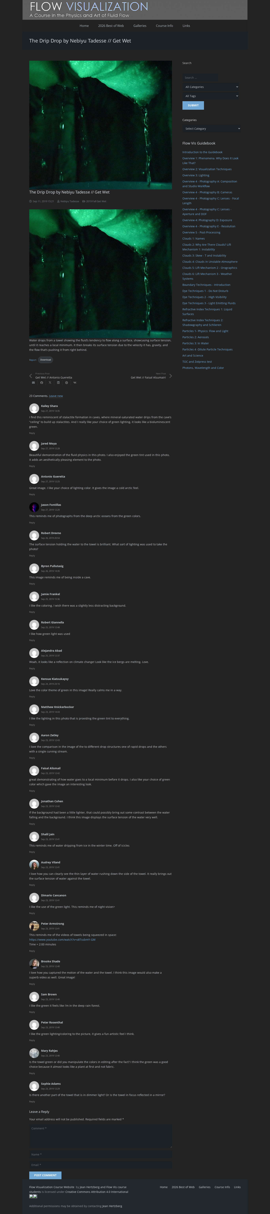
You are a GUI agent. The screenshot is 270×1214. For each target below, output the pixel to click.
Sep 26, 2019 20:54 (50, 537)
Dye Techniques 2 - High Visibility (204, 297)
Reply (32, 432)
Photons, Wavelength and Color (203, 368)
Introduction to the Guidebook (202, 152)
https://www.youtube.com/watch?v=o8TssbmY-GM (62, 939)
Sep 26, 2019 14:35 (50, 570)
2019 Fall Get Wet (96, 201)
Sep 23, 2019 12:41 (50, 839)
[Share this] (42, 382)
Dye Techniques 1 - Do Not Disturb (205, 291)
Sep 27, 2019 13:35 (50, 410)
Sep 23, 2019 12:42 (50, 773)
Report (32, 359)
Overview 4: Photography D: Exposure (207, 220)
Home (164, 1187)
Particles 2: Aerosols (195, 337)
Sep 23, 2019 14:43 (50, 711)
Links (237, 1187)
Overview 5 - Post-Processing (201, 232)
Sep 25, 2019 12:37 (50, 655)
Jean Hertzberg (112, 1206)
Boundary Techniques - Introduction (206, 285)
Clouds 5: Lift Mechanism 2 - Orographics (209, 268)
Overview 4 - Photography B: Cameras (207, 192)
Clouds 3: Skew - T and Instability (204, 255)
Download (45, 359)
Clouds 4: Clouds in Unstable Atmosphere (210, 261)
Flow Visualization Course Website (52, 1187)
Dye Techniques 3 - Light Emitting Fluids (209, 303)
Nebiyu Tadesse (69, 201)
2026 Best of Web (183, 1187)
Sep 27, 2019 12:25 (50, 481)
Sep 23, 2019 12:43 (50, 740)
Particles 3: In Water (195, 343)
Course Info (222, 1187)
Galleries (205, 1187)
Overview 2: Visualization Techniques (207, 169)
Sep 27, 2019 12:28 (50, 448)
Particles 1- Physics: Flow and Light (205, 331)
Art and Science (192, 355)
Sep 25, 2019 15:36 (50, 599)
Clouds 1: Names (193, 238)
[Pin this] (66, 382)
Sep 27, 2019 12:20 (50, 509)
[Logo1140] (135, 10)
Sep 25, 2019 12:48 (50, 627)
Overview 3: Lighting (195, 175)
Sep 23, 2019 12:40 (50, 966)
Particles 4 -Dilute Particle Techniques (207, 349)
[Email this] (33, 382)
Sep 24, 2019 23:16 (50, 683)
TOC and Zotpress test (197, 361)
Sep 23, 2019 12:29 (50, 1088)
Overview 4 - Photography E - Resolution (208, 226)
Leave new (56, 396)
